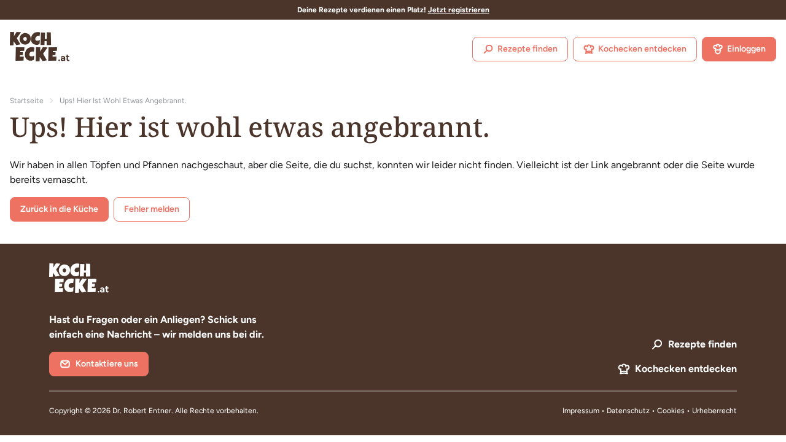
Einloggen (746, 49)
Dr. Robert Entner (141, 410)
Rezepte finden (527, 49)
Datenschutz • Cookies (647, 410)
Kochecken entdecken (642, 49)
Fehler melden (151, 209)
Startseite (27, 100)
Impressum (580, 410)
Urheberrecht (714, 410)
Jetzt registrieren (458, 10)
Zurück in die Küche (59, 209)
